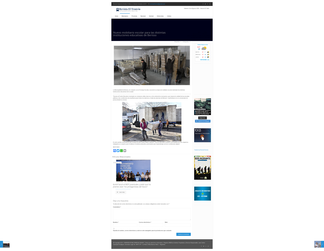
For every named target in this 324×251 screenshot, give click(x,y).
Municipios (196, 34)
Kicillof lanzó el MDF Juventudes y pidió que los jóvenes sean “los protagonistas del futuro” (132, 185)
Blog (206, 32)
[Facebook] (203, 4)
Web (166, 222)
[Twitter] (205, 4)
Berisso (205, 34)
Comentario (117, 207)
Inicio (199, 32)
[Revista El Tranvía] (128, 10)
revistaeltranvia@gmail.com (157, 4)
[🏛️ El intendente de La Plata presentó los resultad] (202, 106)
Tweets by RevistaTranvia (201, 150)
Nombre (116, 222)
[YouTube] (207, 4)
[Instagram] (210, 4)
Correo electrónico (145, 222)
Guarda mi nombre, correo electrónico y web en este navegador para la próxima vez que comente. (142, 230)
